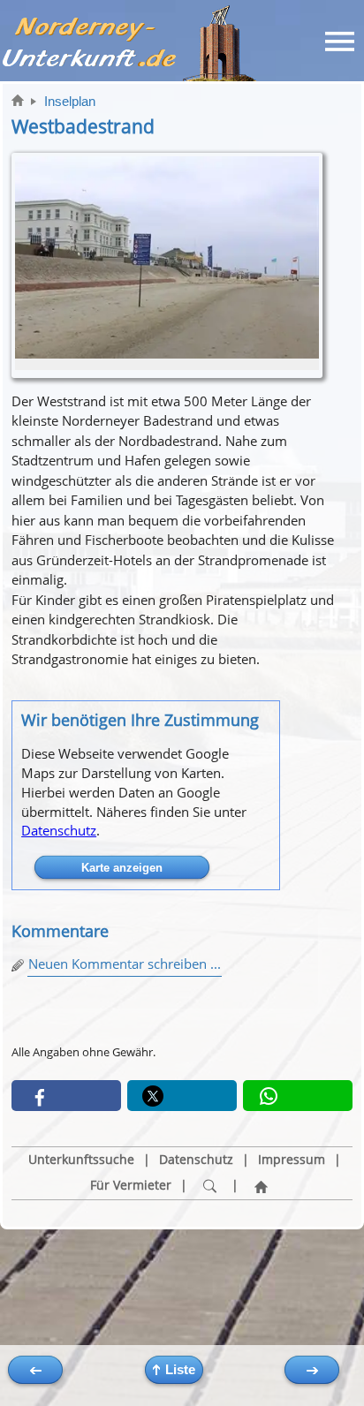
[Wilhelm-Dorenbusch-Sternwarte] (311, 1370)
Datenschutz (58, 830)
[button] (66, 1095)
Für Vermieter (130, 1185)
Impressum (291, 1160)
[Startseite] (260, 1186)
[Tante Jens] (35, 1370)
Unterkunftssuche (81, 1160)
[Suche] (209, 1186)
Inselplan (69, 101)
